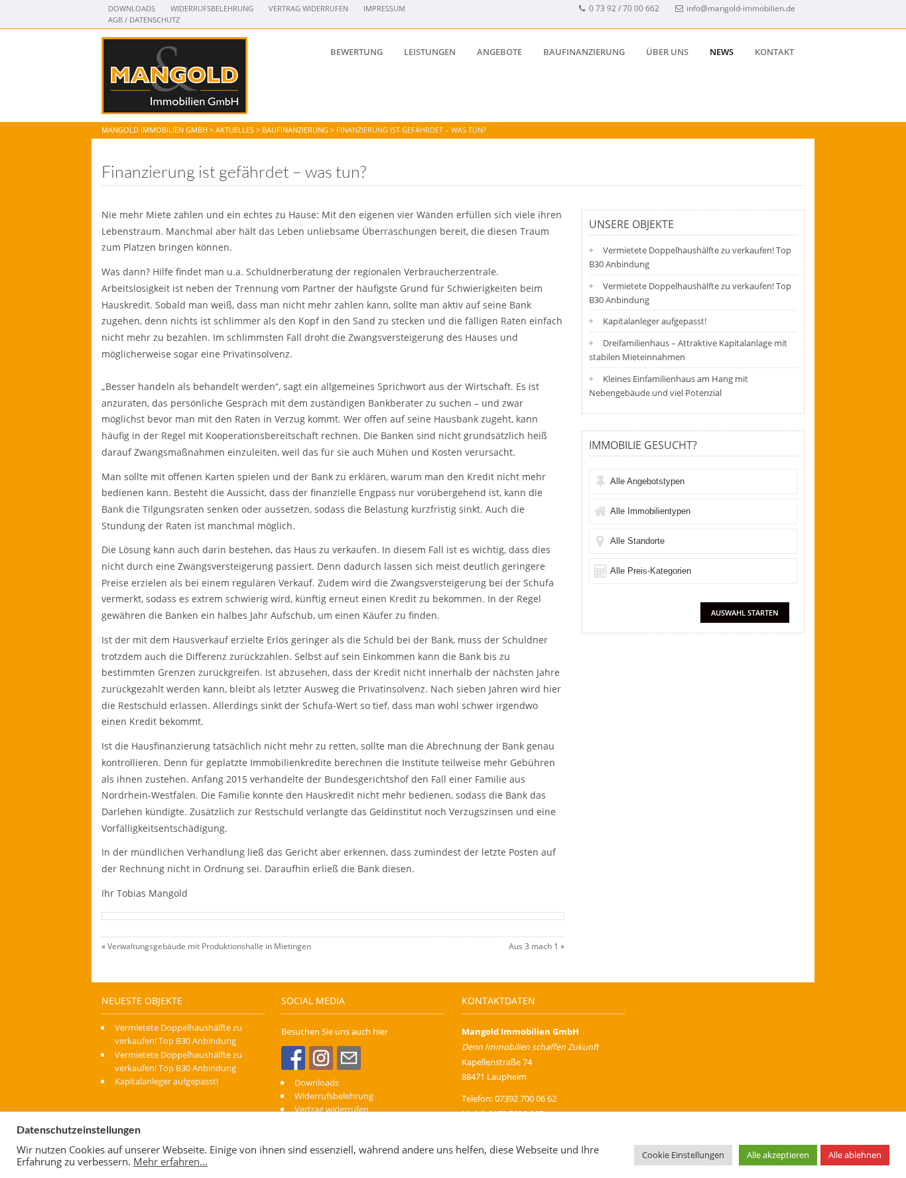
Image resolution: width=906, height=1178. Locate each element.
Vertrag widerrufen (308, 8)
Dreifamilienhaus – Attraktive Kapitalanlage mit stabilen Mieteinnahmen (688, 350)
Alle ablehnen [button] (854, 1155)
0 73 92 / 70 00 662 (624, 8)
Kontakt (774, 52)
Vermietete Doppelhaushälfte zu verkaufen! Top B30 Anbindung (690, 257)
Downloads (131, 8)
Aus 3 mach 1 (533, 946)
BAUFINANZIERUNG (584, 52)
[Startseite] (174, 75)
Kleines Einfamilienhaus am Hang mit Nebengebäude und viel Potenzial (668, 386)
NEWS (722, 52)
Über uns (667, 52)
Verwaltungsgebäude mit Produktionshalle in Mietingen (209, 946)
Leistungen (430, 52)
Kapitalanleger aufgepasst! (654, 321)
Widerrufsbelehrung (211, 8)
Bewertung (356, 52)
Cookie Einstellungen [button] (683, 1155)
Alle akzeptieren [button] (778, 1155)
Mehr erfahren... (170, 1161)
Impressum (384, 8)
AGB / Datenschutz (144, 20)
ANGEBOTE (499, 52)
